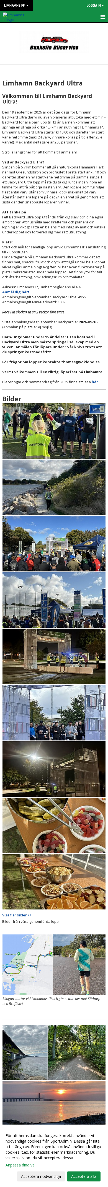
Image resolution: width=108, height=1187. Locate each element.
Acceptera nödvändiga (41, 1176)
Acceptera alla (83, 1176)
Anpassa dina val (20, 1165)
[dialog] (54, 1156)
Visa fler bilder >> (17, 915)
